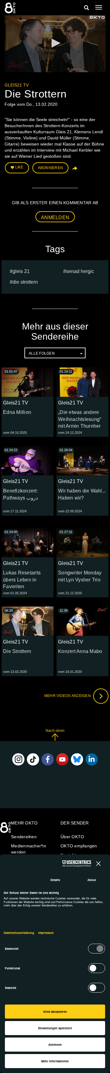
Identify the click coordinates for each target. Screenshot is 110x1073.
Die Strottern (25, 282)
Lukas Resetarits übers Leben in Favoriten (22, 579)
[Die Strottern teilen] (74, 170)
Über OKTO (72, 836)
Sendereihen (24, 836)
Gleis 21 (21, 271)
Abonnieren (50, 168)
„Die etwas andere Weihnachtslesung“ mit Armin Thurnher (79, 419)
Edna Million (17, 412)
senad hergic (80, 271)
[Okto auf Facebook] (48, 759)
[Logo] (97, 17)
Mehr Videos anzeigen (68, 696)
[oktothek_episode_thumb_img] (27, 382)
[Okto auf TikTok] (33, 759)
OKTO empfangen (79, 845)
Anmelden (55, 217)
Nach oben (55, 730)
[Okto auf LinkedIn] (92, 759)
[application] (55, 43)
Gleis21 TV (17, 85)
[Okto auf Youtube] (62, 759)
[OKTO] (11, 7)
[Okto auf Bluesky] (77, 759)
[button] (55, 43)
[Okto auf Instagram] (18, 759)
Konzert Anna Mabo (80, 651)
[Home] (6, 829)
